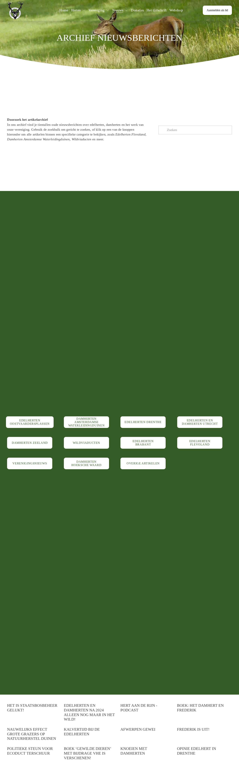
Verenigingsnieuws (30, 463)
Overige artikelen (143, 463)
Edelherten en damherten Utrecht (200, 422)
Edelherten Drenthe (143, 422)
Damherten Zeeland (30, 442)
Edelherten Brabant (143, 443)
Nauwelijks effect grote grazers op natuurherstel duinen (31, 734)
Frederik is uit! (193, 729)
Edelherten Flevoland (199, 443)
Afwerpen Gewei (137, 729)
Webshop (176, 10)
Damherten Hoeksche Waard (86, 463)
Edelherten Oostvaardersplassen (30, 422)
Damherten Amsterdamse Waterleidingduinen (86, 422)
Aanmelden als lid (217, 10)
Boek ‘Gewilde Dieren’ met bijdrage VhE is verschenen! (87, 753)
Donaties (137, 10)
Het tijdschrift (157, 10)
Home (63, 10)
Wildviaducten (86, 442)
